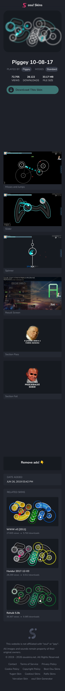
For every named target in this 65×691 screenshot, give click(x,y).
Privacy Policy (49, 664)
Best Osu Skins (52, 669)
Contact (12, 664)
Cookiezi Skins (32, 674)
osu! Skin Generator (42, 678)
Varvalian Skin (20, 678)
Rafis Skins (49, 674)
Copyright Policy (31, 669)
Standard (52, 69)
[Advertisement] (26, 126)
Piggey (26, 69)
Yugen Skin (15, 674)
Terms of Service (29, 664)
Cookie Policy (12, 669)
